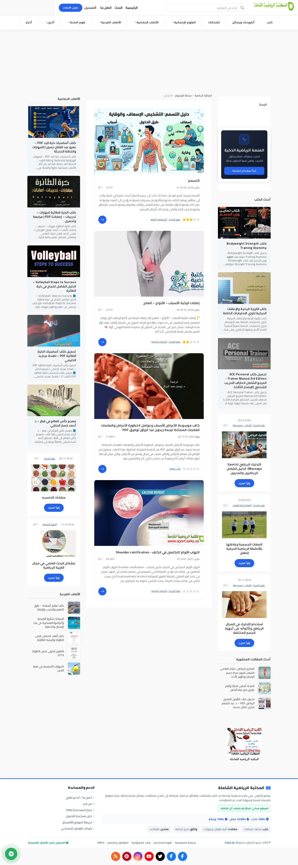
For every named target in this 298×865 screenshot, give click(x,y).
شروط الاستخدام (163, 842)
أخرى (50, 22)
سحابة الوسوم (183, 95)
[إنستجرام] (138, 856)
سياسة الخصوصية (185, 842)
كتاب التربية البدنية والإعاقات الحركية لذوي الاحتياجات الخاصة (245, 311)
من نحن (87, 803)
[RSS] (115, 856)
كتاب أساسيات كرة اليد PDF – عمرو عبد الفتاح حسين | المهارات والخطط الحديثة (54, 147)
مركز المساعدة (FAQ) (79, 810)
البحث (118, 8)
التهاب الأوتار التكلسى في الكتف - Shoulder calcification (158, 552)
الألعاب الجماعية (148, 22)
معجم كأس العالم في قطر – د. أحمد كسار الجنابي (55, 423)
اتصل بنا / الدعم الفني (79, 797)
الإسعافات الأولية (159, 219)
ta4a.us (230, 842)
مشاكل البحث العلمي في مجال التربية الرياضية (53, 565)
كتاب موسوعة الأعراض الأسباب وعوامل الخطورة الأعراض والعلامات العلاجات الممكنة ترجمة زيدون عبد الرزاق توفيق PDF (150, 427)
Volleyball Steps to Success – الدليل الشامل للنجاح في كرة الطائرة (54, 286)
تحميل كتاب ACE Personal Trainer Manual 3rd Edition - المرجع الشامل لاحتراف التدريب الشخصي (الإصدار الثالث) (245, 380)
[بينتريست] (126, 856)
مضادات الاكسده (53, 497)
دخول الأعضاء (70, 7)
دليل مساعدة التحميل (79, 816)
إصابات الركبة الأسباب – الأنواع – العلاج (171, 303)
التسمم (194, 180)
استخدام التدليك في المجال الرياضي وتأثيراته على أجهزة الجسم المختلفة (244, 628)
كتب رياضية (175, 468)
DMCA (101, 842)
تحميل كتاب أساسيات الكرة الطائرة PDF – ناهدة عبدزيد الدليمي (57, 355)
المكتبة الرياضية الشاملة (241, 788)
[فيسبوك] (182, 856)
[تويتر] (160, 856)
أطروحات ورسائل (243, 22)
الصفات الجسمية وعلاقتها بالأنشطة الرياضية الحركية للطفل (244, 548)
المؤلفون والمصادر (118, 842)
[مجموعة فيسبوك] (171, 856)
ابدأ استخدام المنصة (244, 170)
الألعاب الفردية (111, 22)
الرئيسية (131, 8)
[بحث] (242, 8)
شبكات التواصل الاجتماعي (76, 828)
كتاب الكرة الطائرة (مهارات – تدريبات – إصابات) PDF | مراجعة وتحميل (54, 216)
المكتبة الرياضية (203, 95)
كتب (270, 22)
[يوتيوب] (149, 856)
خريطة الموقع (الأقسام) (77, 822)
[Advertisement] (149, 60)
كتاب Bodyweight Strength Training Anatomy (247, 245)
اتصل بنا (105, 8)
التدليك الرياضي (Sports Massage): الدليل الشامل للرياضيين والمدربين (244, 468)
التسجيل (90, 7)
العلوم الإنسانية (185, 22)
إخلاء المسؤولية (141, 842)
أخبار (29, 22)
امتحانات (214, 22)
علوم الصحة (78, 22)
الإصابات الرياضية (159, 341)
